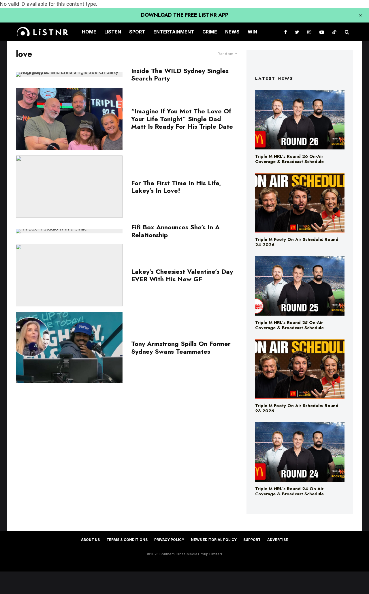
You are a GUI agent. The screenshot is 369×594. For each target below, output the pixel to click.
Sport (137, 32)
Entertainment (173, 32)
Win (252, 32)
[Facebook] (285, 32)
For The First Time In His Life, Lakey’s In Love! (176, 186)
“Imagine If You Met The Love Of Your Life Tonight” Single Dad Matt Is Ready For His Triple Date (182, 118)
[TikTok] (334, 32)
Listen (112, 32)
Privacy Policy (169, 539)
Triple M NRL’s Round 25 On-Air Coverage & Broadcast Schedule (289, 325)
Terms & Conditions (127, 539)
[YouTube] (321, 32)
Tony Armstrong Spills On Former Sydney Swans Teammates (181, 347)
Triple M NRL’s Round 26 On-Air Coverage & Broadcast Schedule (289, 159)
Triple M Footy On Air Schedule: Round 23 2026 (296, 408)
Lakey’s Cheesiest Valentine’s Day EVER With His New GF (182, 275)
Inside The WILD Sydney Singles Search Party (180, 74)
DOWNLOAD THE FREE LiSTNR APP (184, 15)
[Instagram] (309, 32)
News (232, 32)
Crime (209, 32)
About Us (90, 539)
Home (89, 32)
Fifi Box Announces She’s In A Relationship (175, 231)
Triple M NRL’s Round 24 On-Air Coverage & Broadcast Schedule (289, 491)
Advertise (277, 539)
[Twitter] (297, 32)
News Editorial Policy (214, 539)
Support (252, 539)
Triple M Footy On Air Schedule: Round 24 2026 (296, 242)
